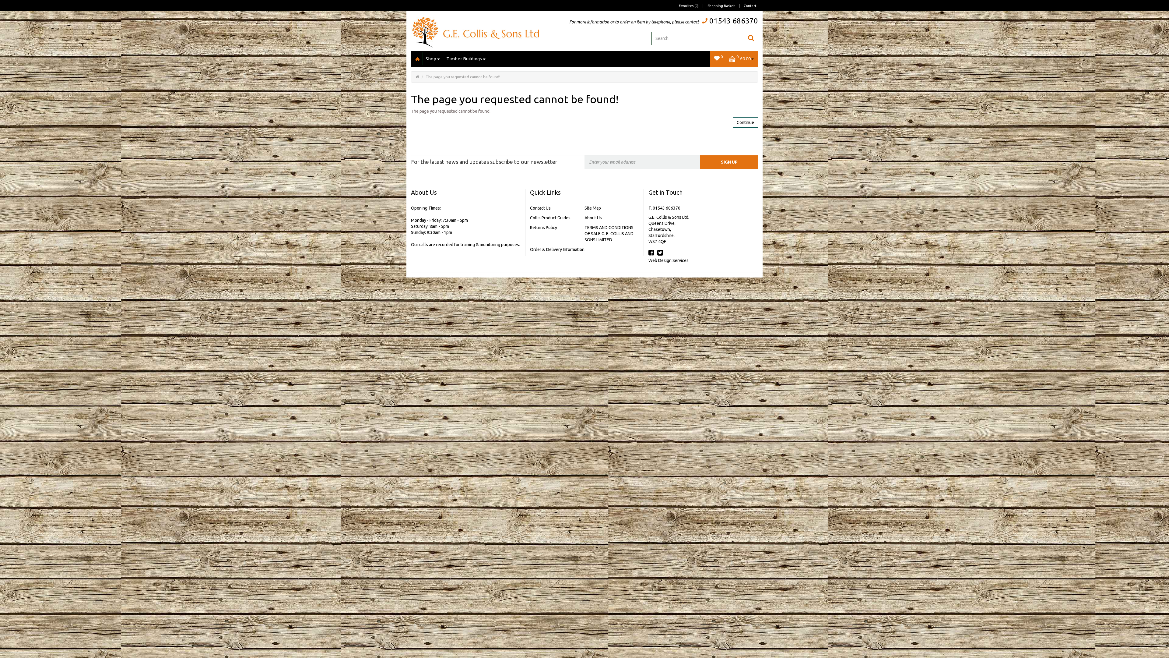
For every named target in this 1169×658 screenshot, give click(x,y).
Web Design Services (668, 260)
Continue (745, 122)
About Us (593, 217)
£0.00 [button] (743, 57)
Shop (431, 58)
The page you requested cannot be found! (463, 77)
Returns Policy (543, 227)
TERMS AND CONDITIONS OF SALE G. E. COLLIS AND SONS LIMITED (609, 233)
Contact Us (540, 208)
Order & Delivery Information (557, 249)
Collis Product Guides (550, 217)
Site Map (592, 208)
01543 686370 (733, 21)
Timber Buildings (464, 58)
